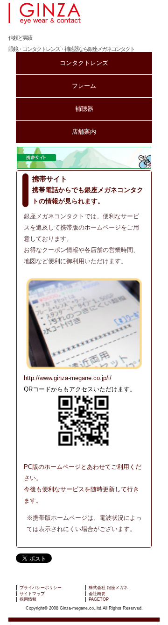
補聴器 (84, 108)
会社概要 (97, 593)
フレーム (84, 85)
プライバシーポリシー (41, 587)
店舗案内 (84, 131)
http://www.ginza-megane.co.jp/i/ (68, 377)
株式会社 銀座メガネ (108, 587)
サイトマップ (32, 593)
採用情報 (28, 599)
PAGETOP (99, 599)
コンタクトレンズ (84, 62)
